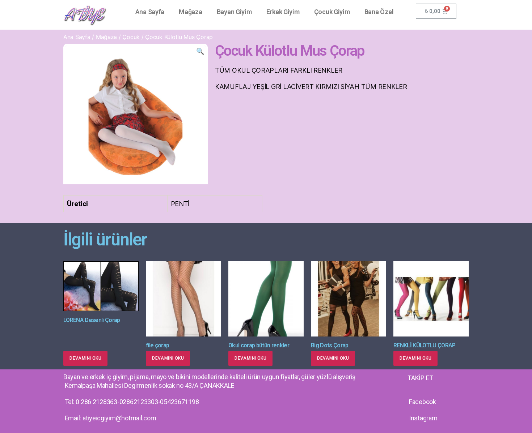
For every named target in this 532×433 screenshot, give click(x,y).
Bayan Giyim (234, 12)
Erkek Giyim (283, 12)
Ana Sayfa (150, 12)
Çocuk (131, 36)
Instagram (423, 418)
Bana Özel (379, 12)
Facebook (422, 402)
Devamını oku (85, 358)
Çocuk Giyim (332, 12)
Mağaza (190, 12)
